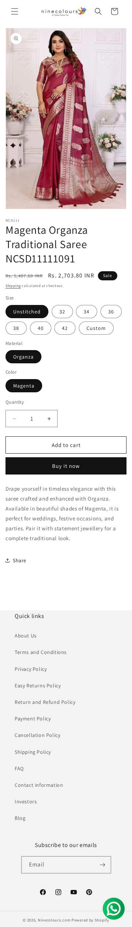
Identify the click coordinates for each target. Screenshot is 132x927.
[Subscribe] (103, 864)
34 (86, 311)
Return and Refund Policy (45, 702)
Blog (20, 818)
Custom (96, 328)
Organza (23, 356)
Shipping (13, 285)
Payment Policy (33, 718)
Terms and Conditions (41, 652)
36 (111, 311)
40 (41, 328)
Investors (26, 801)
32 (62, 311)
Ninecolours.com (54, 920)
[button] (15, 11)
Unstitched (27, 311)
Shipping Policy (33, 752)
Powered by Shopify (90, 920)
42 (65, 328)
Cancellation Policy (37, 735)
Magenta (23, 385)
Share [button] (19, 560)
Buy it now (66, 465)
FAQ (19, 768)
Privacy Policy (31, 669)
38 (16, 328)
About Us (26, 635)
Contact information (39, 785)
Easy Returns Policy (37, 685)
